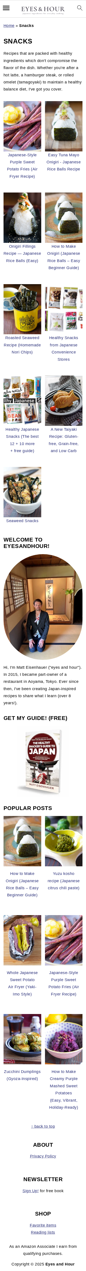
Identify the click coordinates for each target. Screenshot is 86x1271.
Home (9, 25)
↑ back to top (43, 1126)
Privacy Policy (43, 1156)
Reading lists (43, 1232)
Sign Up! (30, 1191)
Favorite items (43, 1225)
